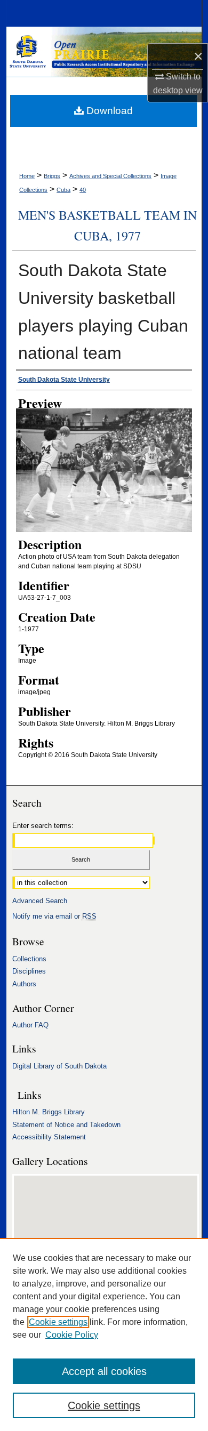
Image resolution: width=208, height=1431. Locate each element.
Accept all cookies (104, 1371)
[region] (104, 1334)
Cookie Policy (71, 1334)
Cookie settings (58, 1322)
